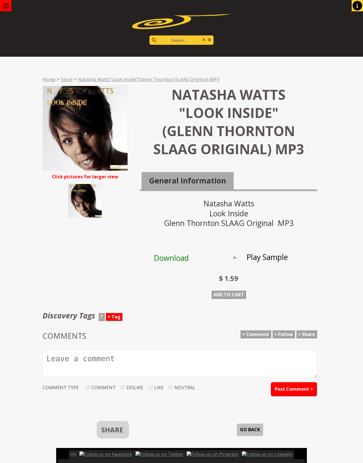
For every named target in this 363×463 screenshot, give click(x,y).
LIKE (159, 387)
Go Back (250, 429)
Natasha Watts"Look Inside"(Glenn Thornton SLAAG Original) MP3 (148, 79)
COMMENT (104, 387)
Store (67, 79)
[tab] (188, 181)
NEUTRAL (184, 387)
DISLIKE (134, 387)
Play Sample (267, 257)
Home (49, 79)
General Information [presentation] (187, 181)
